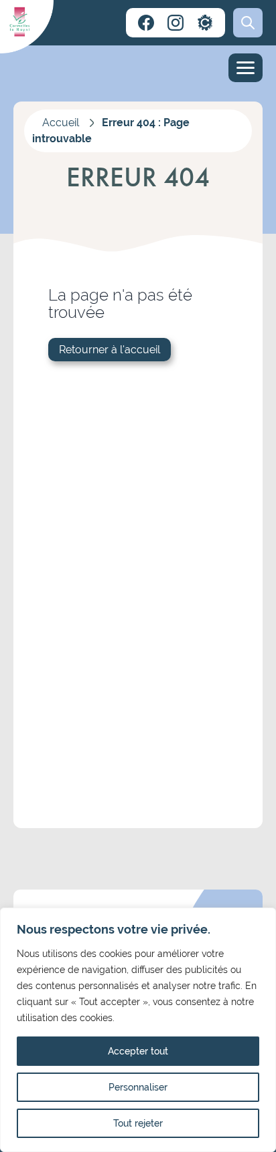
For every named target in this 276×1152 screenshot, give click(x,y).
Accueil (60, 122)
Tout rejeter (138, 1123)
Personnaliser (138, 1087)
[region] (138, 1030)
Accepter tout (138, 1051)
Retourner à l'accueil (109, 349)
